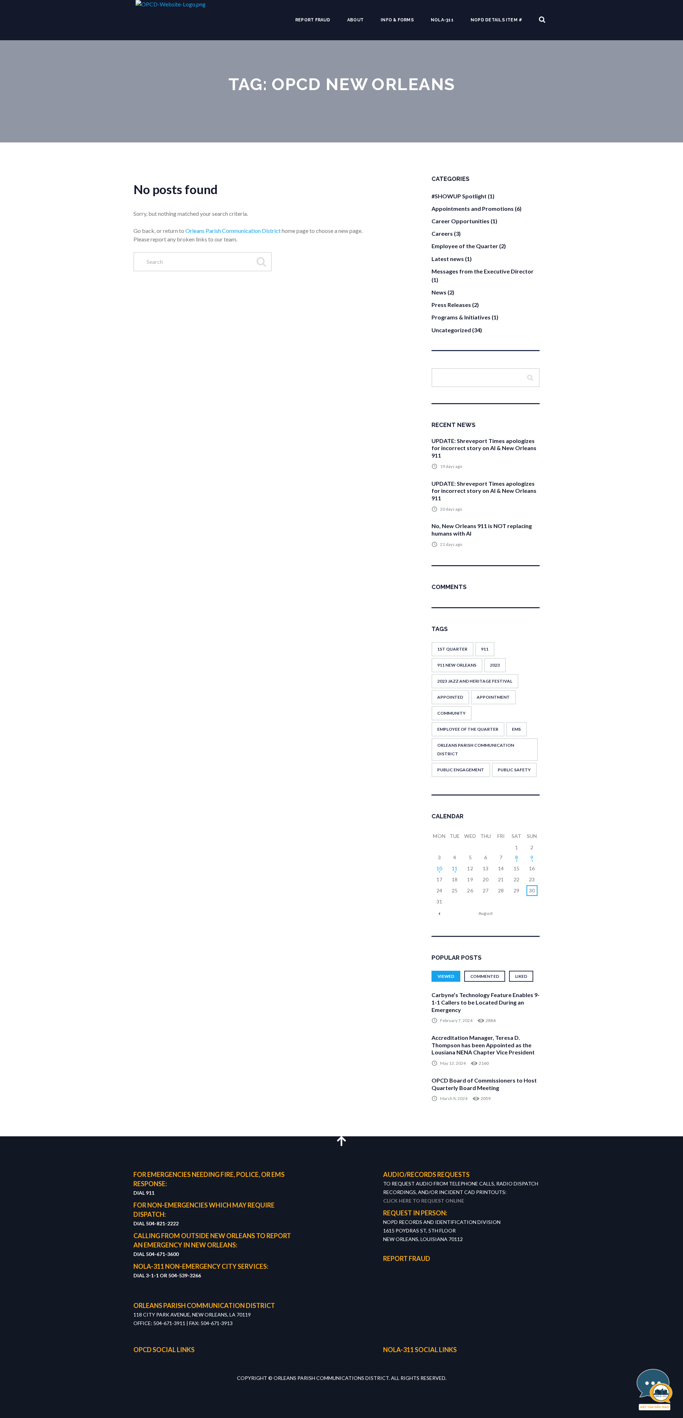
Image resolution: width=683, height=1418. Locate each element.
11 (455, 868)
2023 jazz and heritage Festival (474, 681)
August (485, 913)
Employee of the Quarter (464, 246)
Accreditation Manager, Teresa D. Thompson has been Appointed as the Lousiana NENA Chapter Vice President (483, 1045)
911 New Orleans (456, 665)
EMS (516, 729)
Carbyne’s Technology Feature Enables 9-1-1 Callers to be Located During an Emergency (485, 1002)
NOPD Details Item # (497, 19)
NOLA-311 (442, 19)
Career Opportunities (460, 221)
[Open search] (542, 19)
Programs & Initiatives (461, 317)
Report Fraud (312, 19)
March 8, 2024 (453, 1098)
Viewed (446, 976)
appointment (493, 697)
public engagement (460, 769)
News (438, 292)
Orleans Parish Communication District (233, 230)
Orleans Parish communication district (475, 749)
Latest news (447, 258)
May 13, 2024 (453, 1063)
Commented (484, 976)
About (355, 19)
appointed (450, 697)
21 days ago (451, 544)
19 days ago (451, 466)
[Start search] (260, 262)
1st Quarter (452, 649)
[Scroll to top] (341, 1140)
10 (439, 868)
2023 (495, 665)
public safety (514, 769)
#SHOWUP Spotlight (459, 196)
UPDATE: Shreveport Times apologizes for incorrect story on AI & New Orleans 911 (483, 448)
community (451, 713)
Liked (521, 976)
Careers (442, 233)
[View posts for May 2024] (439, 913)
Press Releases (451, 304)
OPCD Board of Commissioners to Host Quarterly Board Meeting (484, 1084)
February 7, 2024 (456, 1020)
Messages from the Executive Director (482, 271)
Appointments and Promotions (472, 208)
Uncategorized (451, 330)
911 (484, 649)
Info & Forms (397, 19)
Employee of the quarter (467, 729)
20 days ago (451, 509)
